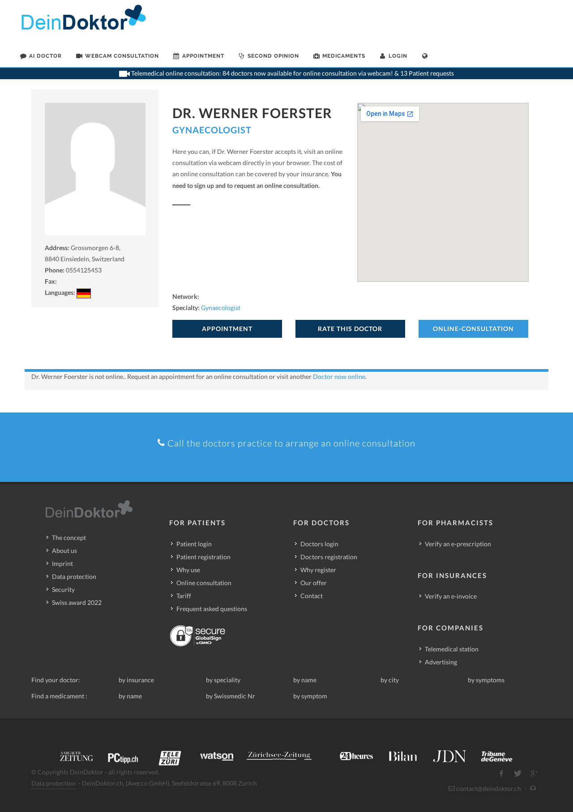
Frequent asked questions (211, 608)
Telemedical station (452, 649)
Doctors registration (328, 557)
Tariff (183, 595)
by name (304, 680)
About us (64, 550)
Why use (188, 570)
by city (390, 680)
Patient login (194, 544)
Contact (311, 595)
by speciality (223, 680)
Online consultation (203, 583)
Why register (318, 570)
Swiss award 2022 (77, 602)
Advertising (441, 662)
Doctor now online (339, 376)
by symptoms (486, 680)
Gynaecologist (212, 129)
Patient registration (203, 557)
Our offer (313, 583)
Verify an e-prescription (458, 544)
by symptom (310, 696)
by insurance (136, 680)
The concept (69, 537)
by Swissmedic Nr (230, 696)
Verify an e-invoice (451, 596)
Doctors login (319, 544)
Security (63, 589)
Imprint (62, 563)
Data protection (74, 576)
